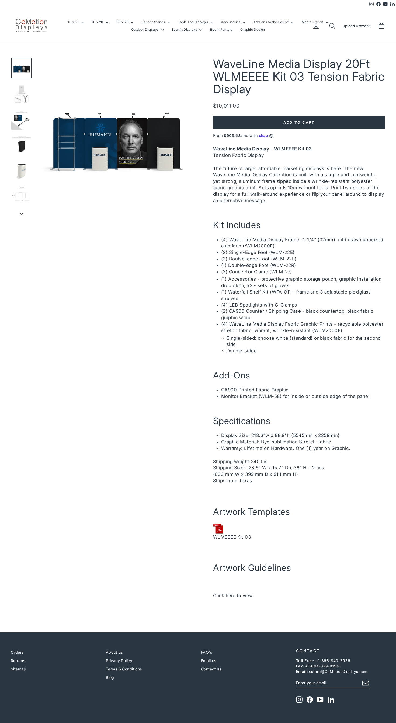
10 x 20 (98, 22)
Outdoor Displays (145, 29)
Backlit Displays (185, 29)
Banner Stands (153, 22)
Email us (208, 660)
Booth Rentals (221, 29)
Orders (17, 652)
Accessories (231, 22)
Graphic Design (252, 29)
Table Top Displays (193, 22)
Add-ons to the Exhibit (271, 22)
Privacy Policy (119, 660)
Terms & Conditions (124, 669)
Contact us (211, 669)
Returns (18, 660)
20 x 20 (122, 22)
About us (114, 652)
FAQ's (206, 652)
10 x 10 (73, 22)
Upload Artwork (356, 26)
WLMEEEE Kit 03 (232, 537)
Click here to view (233, 595)
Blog (110, 677)
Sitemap (18, 669)
